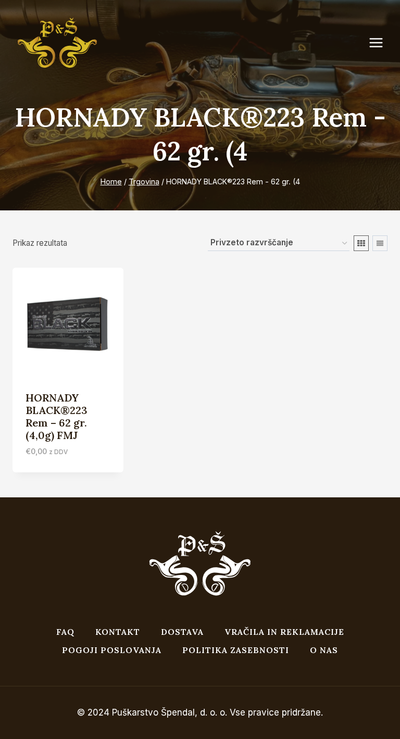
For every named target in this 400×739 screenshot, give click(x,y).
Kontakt (117, 632)
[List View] (380, 243)
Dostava (182, 632)
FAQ (65, 632)
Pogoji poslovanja (111, 650)
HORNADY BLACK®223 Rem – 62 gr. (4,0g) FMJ (57, 416)
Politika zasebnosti (235, 650)
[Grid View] (361, 243)
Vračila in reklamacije (284, 632)
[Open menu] (381, 43)
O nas (324, 650)
